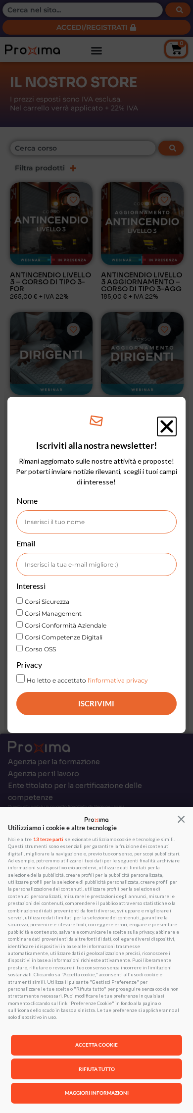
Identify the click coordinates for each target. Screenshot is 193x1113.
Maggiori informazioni (97, 1093)
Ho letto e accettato (87, 680)
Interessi (31, 586)
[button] (181, 819)
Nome (27, 501)
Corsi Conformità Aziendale (65, 625)
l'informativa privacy (118, 680)
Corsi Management (53, 613)
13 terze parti (48, 839)
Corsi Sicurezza (47, 601)
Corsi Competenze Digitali (63, 637)
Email (25, 543)
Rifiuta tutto (97, 1069)
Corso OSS (40, 649)
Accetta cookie (96, 1045)
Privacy (29, 665)
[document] (96, 556)
